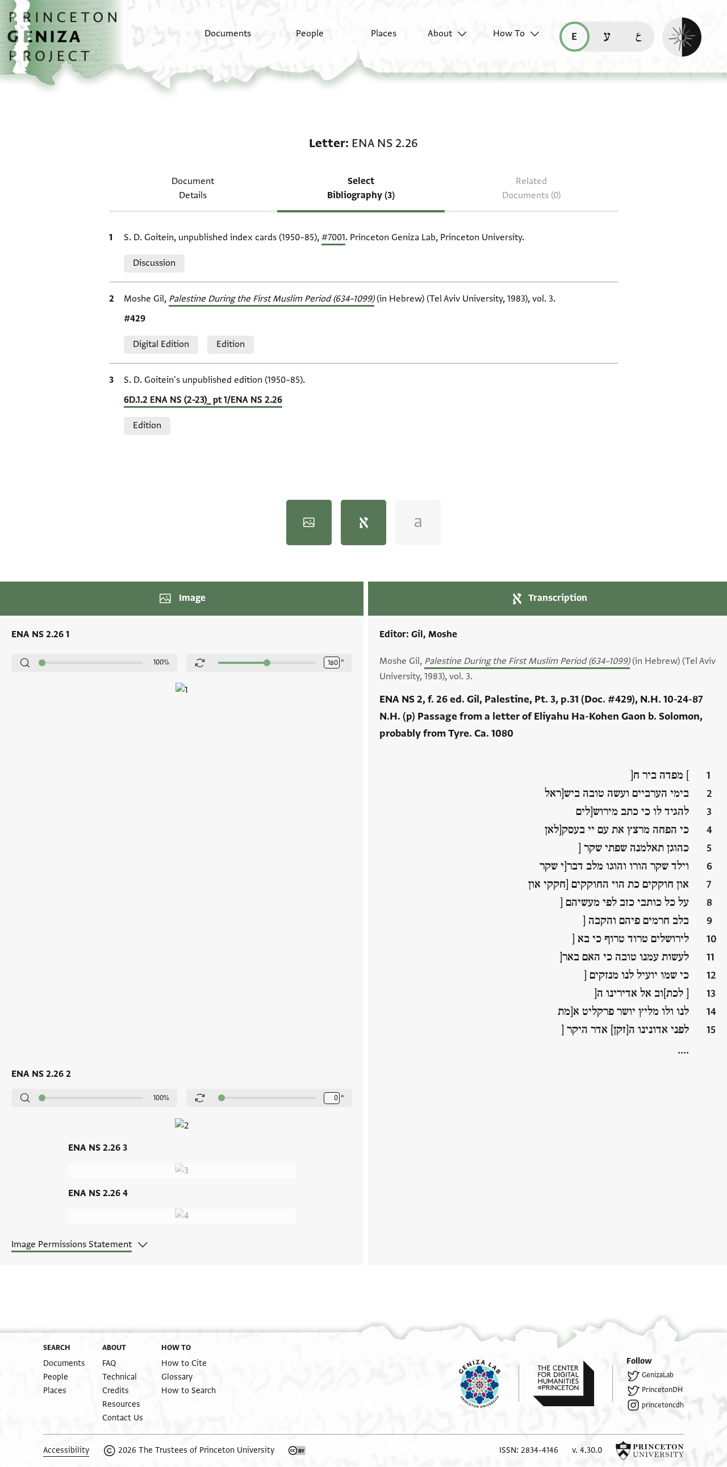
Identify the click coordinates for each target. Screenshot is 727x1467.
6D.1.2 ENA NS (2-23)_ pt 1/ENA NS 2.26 (203, 400)
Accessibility (66, 1450)
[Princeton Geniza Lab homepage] (489, 1383)
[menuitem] (218, 39)
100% (161, 662)
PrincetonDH (662, 1389)
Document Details (193, 188)
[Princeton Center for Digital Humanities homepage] (573, 1383)
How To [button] (509, 33)
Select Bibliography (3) (361, 188)
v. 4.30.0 (587, 1450)
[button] (66, 42)
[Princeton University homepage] (650, 1450)
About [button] (440, 33)
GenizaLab (658, 1375)
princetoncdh (663, 1405)
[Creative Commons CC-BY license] (297, 1450)
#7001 (333, 237)
